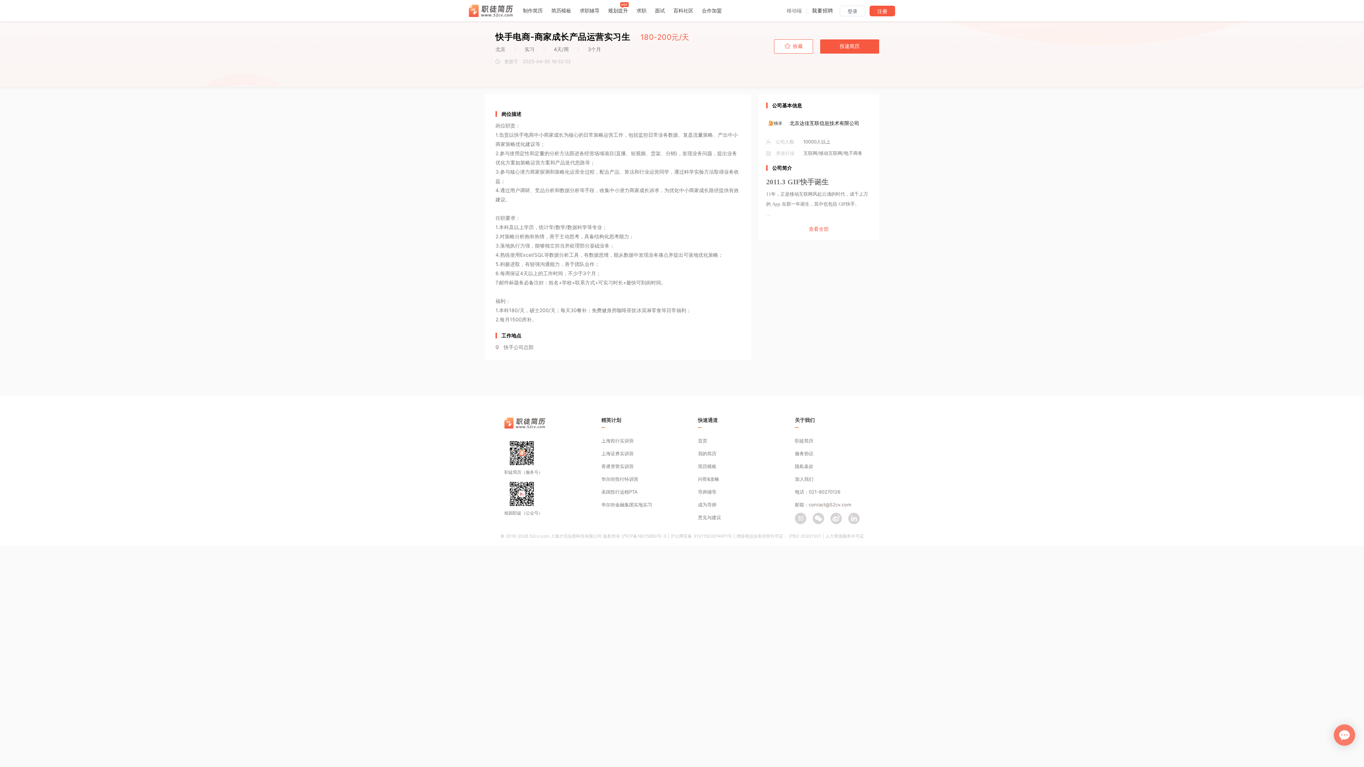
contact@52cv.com (830, 504)
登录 (852, 11)
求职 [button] (641, 10)
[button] (794, 10)
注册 (882, 11)
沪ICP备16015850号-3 (644, 536)
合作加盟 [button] (712, 10)
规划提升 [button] (618, 10)
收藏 (798, 46)
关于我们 (805, 420)
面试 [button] (660, 10)
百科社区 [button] (683, 10)
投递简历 (850, 46)
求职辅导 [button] (590, 10)
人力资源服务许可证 (845, 536)
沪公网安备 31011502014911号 (701, 536)
